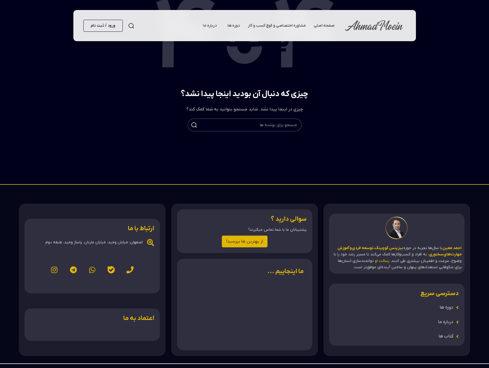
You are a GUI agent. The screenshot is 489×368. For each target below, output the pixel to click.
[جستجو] (131, 25)
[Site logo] (374, 25)
